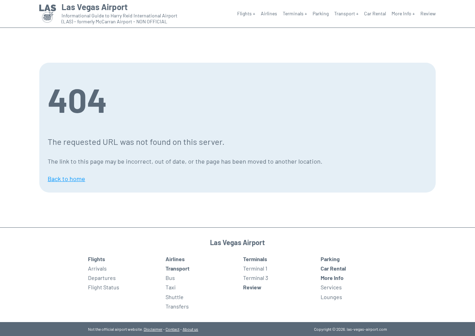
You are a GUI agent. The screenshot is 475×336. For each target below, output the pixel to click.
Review (428, 13)
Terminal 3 (255, 277)
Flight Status (103, 287)
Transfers (177, 306)
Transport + (346, 13)
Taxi (171, 287)
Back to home (66, 178)
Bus (170, 277)
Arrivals (97, 268)
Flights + (246, 13)
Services (331, 287)
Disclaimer (153, 329)
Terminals (255, 259)
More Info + (403, 13)
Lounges (331, 297)
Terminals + (295, 13)
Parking (321, 13)
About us (190, 329)
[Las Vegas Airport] (47, 14)
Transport (178, 268)
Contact (172, 329)
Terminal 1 (255, 268)
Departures (102, 277)
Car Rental (375, 13)
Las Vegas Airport (95, 7)
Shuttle (175, 297)
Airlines (269, 13)
